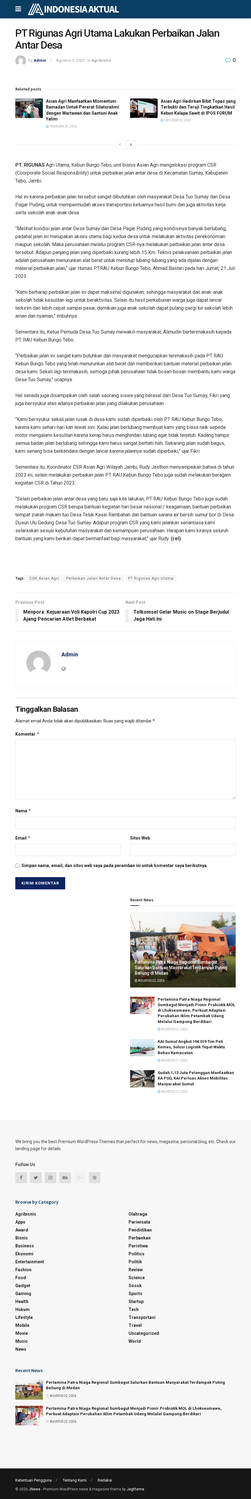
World (135, 1341)
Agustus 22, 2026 (150, 980)
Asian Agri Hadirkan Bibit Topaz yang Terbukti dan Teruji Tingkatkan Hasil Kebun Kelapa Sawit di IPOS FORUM (198, 107)
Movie (21, 1333)
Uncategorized (144, 1333)
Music (21, 1341)
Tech (134, 1309)
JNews (34, 1489)
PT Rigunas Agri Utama (151, 578)
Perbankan (140, 1237)
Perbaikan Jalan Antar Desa (93, 578)
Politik (135, 1261)
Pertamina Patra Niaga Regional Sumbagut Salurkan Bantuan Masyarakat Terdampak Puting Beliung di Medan (181, 968)
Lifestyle (24, 1317)
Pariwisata (139, 1222)
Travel (135, 1325)
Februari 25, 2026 (63, 126)
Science (137, 1277)
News (20, 1349)
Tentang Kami (75, 1480)
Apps (20, 1222)
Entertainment (29, 1261)
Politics (136, 1253)
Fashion (23, 1269)
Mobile (22, 1325)
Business (24, 1245)
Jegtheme (135, 1489)
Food (20, 1277)
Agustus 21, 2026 (173, 1060)
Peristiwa (138, 1245)
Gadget (22, 1285)
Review (136, 1269)
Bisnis (21, 1237)
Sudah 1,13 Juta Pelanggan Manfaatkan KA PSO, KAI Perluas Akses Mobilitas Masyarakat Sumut (196, 1078)
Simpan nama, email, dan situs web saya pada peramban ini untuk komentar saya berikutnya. (114, 865)
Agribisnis (101, 60)
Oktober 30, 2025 (177, 120)
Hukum (22, 1309)
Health (21, 1301)
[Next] (131, 144)
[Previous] (120, 144)
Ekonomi (24, 1253)
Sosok (135, 1285)
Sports (135, 1293)
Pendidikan (140, 1230)
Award (21, 1230)
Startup (136, 1301)
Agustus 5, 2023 (70, 60)
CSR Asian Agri (44, 578)
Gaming (23, 1293)
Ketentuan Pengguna (33, 1480)
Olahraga (138, 1214)
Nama (23, 811)
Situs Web (140, 838)
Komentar (27, 734)
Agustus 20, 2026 (173, 1091)
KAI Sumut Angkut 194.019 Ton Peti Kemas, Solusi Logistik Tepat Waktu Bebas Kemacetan (191, 1047)
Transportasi (142, 1317)
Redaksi (105, 1480)
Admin (40, 60)
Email (23, 838)
